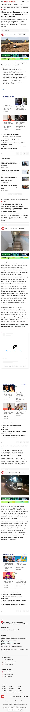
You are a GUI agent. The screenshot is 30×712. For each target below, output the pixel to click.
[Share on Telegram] (17, 709)
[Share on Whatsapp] (15, 709)
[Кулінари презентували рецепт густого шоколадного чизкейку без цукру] (25, 187)
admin (6, 34)
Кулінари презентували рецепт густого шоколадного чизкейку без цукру (10, 187)
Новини (4, 9)
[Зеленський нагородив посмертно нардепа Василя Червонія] (25, 172)
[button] (2, 1)
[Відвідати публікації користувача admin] (2, 34)
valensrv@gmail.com (22, 638)
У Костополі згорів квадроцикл (11, 134)
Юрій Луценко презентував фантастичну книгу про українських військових (10, 164)
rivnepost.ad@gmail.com (17, 646)
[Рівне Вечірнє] (12, 1)
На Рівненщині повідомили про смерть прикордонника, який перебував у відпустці (9, 179)
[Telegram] (28, 696)
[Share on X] (12, 709)
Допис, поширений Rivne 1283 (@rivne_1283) (15, 366)
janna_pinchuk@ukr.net (6, 644)
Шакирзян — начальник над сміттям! (12, 136)
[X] (22, 696)
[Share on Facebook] (9, 709)
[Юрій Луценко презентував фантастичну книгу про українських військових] (25, 163)
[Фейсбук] (20, 696)
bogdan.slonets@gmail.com (7, 641)
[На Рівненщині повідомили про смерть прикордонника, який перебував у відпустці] (25, 179)
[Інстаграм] (26, 696)
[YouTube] (24, 696)
